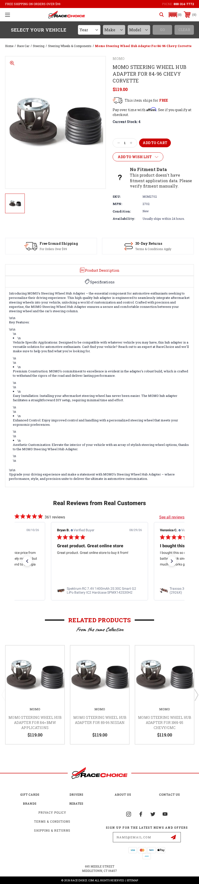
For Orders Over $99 (53, 249)
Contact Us (169, 794)
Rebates (76, 803)
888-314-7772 (184, 4)
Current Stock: (127, 121)
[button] (175, 14)
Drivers (76, 794)
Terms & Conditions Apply (153, 249)
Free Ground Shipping (59, 243)
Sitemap (132, 880)
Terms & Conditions (52, 821)
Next (196, 695)
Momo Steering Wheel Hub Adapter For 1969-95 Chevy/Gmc (164, 722)
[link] (99, 590)
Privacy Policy (52, 812)
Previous (3, 695)
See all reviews (171, 517)
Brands (29, 803)
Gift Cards (29, 794)
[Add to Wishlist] (54, 655)
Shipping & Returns (52, 830)
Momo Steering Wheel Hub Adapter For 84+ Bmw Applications (34, 722)
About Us (123, 794)
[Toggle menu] (7, 14)
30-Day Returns (148, 243)
